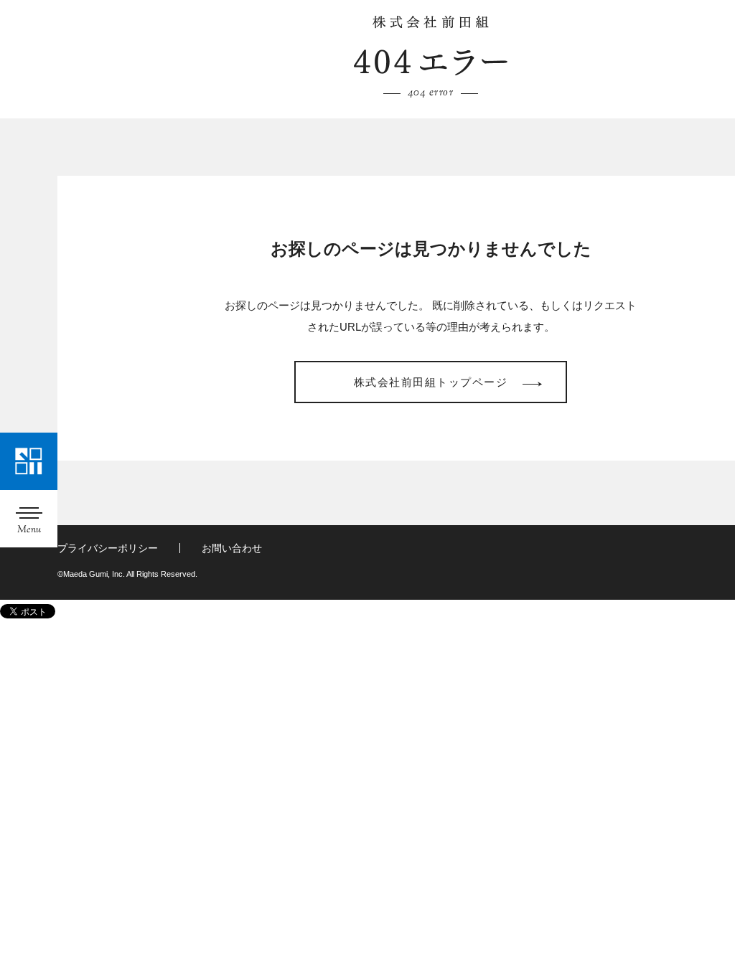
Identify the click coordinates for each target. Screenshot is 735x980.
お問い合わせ (232, 548)
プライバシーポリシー (107, 548)
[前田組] (28, 461)
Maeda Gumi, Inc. (431, 22)
